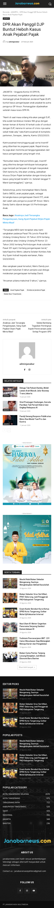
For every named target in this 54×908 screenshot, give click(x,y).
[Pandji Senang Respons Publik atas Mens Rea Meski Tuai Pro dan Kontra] (10, 420)
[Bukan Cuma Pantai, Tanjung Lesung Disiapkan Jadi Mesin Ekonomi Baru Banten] (10, 657)
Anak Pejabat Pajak (17, 290)
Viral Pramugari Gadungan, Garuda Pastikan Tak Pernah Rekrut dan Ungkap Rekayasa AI (35, 405)
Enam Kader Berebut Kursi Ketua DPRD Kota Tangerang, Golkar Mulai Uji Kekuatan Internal (34, 611)
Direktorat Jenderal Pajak (36, 290)
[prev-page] (4, 430)
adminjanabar (14, 42)
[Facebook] (11, 49)
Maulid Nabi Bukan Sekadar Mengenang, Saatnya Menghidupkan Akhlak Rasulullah (34, 582)
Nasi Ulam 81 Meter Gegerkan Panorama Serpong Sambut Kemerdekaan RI (33, 626)
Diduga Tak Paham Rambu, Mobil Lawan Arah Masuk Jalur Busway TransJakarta (34, 390)
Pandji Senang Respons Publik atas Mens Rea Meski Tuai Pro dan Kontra (35, 419)
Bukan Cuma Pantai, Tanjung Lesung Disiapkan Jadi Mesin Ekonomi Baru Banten (32, 656)
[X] (18, 49)
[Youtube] (34, 890)
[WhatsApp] (30, 49)
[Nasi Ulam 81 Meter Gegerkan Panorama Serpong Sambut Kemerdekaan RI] (10, 627)
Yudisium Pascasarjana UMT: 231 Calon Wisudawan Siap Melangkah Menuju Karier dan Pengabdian (35, 641)
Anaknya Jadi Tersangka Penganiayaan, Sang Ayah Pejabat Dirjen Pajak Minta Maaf (26, 219)
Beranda (6, 12)
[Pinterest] (24, 49)
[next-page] (9, 430)
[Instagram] (29, 369)
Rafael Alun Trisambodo (12, 294)
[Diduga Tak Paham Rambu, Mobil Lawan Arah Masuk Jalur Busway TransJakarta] (10, 392)
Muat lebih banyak (26, 667)
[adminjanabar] (4, 41)
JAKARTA (14, 12)
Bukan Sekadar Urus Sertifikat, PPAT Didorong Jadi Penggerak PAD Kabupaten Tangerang (34, 597)
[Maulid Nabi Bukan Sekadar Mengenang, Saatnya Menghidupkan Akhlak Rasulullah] (10, 583)
